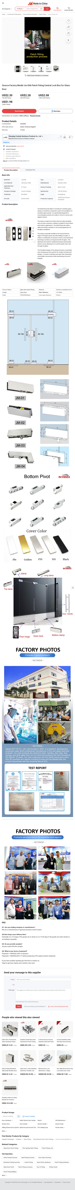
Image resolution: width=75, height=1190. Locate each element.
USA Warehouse (60, 1120)
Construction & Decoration (14, 14)
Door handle (23, 1124)
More (3, 1175)
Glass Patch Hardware (44, 1162)
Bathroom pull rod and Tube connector (31, 1127)
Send (18, 1006)
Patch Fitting (42, 14)
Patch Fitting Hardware (62, 1162)
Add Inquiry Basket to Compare (37, 75)
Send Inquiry (19, 111)
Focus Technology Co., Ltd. (25, 1182)
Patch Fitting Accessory (25, 1167)
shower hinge (59, 1124)
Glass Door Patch (9, 1167)
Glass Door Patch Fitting (11, 1148)
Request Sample (35, 116)
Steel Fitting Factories (27, 1157)
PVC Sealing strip (43, 1127)
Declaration (58, 1182)
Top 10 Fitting (41, 1167)
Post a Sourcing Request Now (58, 1006)
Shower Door (6, 1124)
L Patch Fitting (28, 1162)
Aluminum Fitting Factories (12, 1162)
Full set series (59, 1127)
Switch (40, 1120)
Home (3, 14)
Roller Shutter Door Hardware (29, 1120)
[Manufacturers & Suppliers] (37, 3)
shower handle (42, 1124)
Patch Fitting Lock (53, 14)
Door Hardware (6, 1120)
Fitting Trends (53, 1167)
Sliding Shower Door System (10, 1127)
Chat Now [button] (57, 111)
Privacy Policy (66, 1182)
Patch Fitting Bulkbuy (10, 1172)
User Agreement (48, 1182)
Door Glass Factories (44, 1157)
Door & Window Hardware (30, 14)
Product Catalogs (29, 1116)
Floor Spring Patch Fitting (30, 1148)
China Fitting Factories (10, 1157)
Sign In (5, 161)
